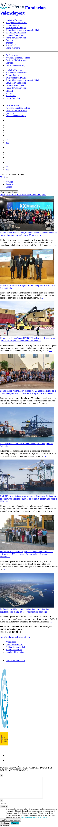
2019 (44, 194)
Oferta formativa (13, 48)
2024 (18, 194)
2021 (33, 194)
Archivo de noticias (9, 192)
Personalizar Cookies (40, 817)
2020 (38, 194)
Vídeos (9, 187)
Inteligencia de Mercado (16, 22)
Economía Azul (12, 25)
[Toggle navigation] (7, 177)
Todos (2, 194)
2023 (23, 194)
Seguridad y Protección (16, 32)
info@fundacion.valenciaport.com (15, 637)
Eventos (9, 184)
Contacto (10, 63)
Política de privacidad (15, 647)
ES (7, 140)
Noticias (9, 182)
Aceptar (15, 823)
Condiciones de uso (14, 644)
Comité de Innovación (15, 660)
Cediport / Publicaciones (16, 60)
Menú (2, 177)
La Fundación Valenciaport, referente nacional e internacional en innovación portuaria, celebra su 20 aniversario (28, 233)
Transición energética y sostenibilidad (22, 30)
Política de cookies (14, 649)
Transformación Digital (16, 27)
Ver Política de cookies (10, 820)
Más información (26, 817)
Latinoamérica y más (15, 35)
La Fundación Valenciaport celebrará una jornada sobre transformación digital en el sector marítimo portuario (24, 610)
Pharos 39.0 (11, 45)
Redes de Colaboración (16, 38)
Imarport (9, 43)
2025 (13, 194)
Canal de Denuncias (15, 652)
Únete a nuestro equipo (16, 65)
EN (7, 142)
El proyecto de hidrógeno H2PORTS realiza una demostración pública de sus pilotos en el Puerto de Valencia (27, 339)
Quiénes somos (12, 55)
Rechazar (5, 823)
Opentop (9, 40)
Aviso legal (11, 642)
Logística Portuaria (14, 20)
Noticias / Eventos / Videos (18, 58)
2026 (8, 194)
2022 (28, 194)
